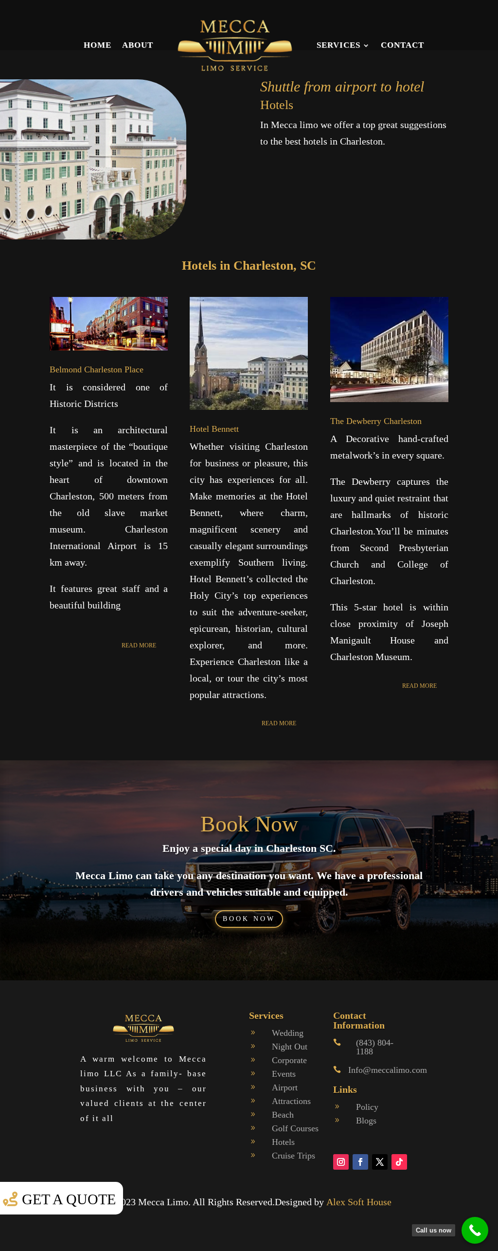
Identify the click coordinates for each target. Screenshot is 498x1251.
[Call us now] (475, 1230)
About (137, 45)
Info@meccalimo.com (387, 1070)
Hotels (283, 1142)
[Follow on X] (380, 1162)
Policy (367, 1107)
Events (284, 1074)
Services (338, 45)
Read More (139, 645)
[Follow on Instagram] (341, 1162)
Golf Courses (295, 1128)
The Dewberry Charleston (376, 421)
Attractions (291, 1101)
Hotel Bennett (214, 429)
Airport (285, 1087)
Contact (402, 45)
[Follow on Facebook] (360, 1162)
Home (97, 45)
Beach (283, 1115)
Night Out (289, 1046)
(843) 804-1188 (374, 1047)
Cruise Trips (293, 1155)
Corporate (289, 1060)
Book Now (249, 823)
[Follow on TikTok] (399, 1162)
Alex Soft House (358, 1201)
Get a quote (69, 1199)
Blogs (366, 1120)
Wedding (287, 1033)
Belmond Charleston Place (96, 369)
